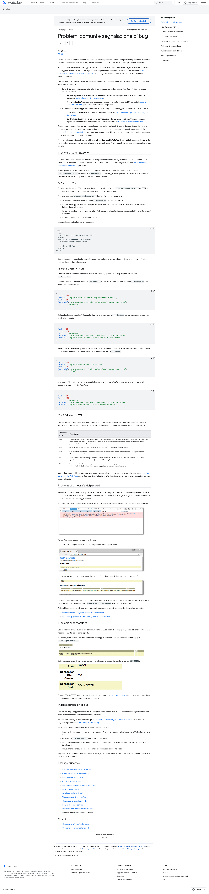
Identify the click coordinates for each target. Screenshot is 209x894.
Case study (95, 3)
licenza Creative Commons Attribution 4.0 (131, 846)
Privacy (12, 889)
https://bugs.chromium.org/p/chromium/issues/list (112, 720)
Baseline (52, 3)
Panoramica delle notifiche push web (77, 770)
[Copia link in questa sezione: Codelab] (68, 819)
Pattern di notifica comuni (72, 805)
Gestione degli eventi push (72, 793)
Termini (5, 889)
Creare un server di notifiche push (75, 828)
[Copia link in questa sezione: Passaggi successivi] (83, 763)
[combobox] (164, 3)
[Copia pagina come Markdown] (68, 43)
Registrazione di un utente (72, 778)
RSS (164, 880)
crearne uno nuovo (119, 695)
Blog (84, 3)
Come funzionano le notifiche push (76, 774)
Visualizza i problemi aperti (80, 873)
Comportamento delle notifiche (74, 801)
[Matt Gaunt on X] (59, 55)
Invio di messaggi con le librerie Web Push (78, 785)
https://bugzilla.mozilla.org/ (89, 723)
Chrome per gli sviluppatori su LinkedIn (176, 876)
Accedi (203, 3)
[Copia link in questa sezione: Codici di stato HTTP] (84, 415)
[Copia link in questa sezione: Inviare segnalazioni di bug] (90, 705)
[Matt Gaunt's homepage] (62, 55)
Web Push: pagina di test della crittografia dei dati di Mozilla (86, 617)
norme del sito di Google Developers (129, 849)
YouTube (165, 873)
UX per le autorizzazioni (71, 781)
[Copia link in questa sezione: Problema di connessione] (89, 623)
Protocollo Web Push (70, 789)
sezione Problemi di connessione (130, 122)
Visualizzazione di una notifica (74, 797)
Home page (62, 30)
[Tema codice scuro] (151, 228)
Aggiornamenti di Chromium (127, 873)
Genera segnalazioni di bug (75, 132)
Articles (6, 9)
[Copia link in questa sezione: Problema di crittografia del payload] (102, 486)
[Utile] (146, 29)
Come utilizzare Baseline (69, 3)
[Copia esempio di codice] (154, 228)
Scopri (42, 3)
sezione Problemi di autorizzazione (89, 98)
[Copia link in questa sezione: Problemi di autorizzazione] (91, 153)
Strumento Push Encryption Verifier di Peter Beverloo (83, 613)
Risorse (32, 3)
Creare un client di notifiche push (75, 824)
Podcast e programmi (124, 880)
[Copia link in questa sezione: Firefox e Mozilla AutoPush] (86, 269)
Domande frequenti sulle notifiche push (78, 809)
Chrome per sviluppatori (125, 869)
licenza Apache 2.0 (88, 849)
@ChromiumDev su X (170, 869)
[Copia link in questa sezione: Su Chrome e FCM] (78, 183)
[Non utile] (149, 29)
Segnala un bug (76, 869)
